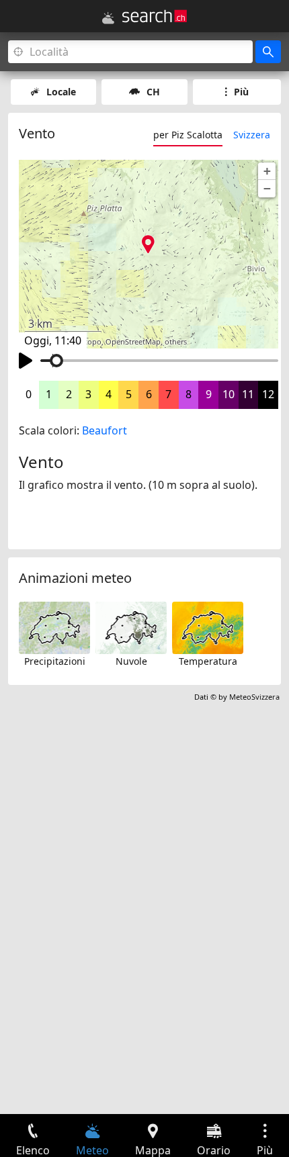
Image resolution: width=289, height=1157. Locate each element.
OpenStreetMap (133, 341)
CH (153, 91)
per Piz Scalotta (187, 134)
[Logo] (154, 16)
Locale (61, 91)
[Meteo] (108, 18)
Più (241, 91)
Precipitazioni (54, 661)
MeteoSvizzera (254, 697)
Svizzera (251, 134)
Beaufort (104, 430)
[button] (267, 171)
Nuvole (131, 661)
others (176, 341)
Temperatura (208, 661)
